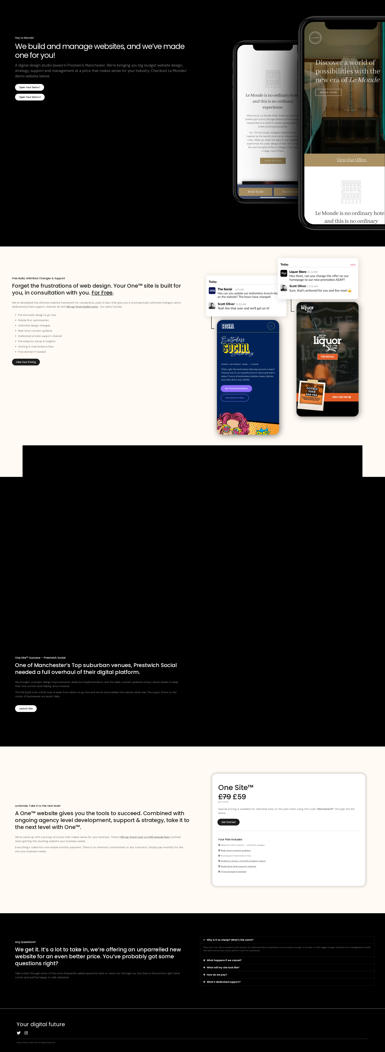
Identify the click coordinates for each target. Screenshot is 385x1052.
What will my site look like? (223, 967)
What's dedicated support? (224, 982)
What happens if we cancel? (224, 960)
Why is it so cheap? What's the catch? (230, 940)
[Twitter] (18, 1033)
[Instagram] (26, 1033)
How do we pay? (217, 974)
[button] (287, 939)
